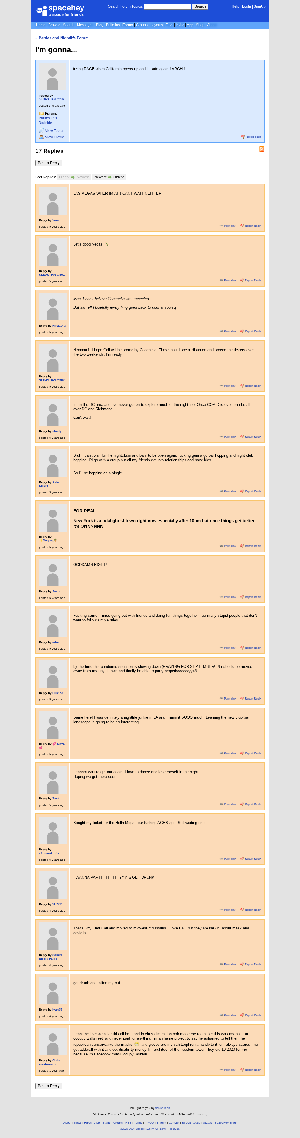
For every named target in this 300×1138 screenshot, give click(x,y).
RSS (128, 1122)
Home (41, 25)
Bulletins (113, 25)
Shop (200, 25)
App (190, 25)
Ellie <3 (57, 693)
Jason (56, 591)
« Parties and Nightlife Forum (62, 38)
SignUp (260, 6)
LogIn (246, 6)
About (212, 25)
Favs (169, 25)
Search (200, 6)
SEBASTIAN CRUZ (51, 99)
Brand (107, 1122)
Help (235, 6)
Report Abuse (191, 1122)
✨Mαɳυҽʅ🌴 (48, 540)
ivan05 (57, 1009)
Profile (54, 137)
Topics (54, 131)
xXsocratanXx (49, 853)
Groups (142, 25)
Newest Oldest (109, 177)
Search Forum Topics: (125, 6)
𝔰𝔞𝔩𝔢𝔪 (55, 642)
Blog (99, 25)
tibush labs (162, 1108)
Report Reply (252, 225)
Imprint (161, 1122)
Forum (127, 25)
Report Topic (253, 136)
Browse (54, 25)
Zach (55, 798)
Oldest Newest (74, 177)
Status (207, 1122)
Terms (138, 1122)
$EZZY (57, 904)
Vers (55, 220)
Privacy (149, 1122)
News (77, 1122)
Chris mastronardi (49, 1062)
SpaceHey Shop (225, 1122)
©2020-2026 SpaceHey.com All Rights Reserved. (150, 1128)
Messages (85, 25)
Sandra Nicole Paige (51, 956)
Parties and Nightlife (48, 120)
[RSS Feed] (262, 149)
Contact (174, 1122)
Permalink (230, 225)
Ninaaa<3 (59, 325)
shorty (57, 431)
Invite (180, 25)
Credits (118, 1122)
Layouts (156, 25)
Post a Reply (49, 163)
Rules (88, 1122)
